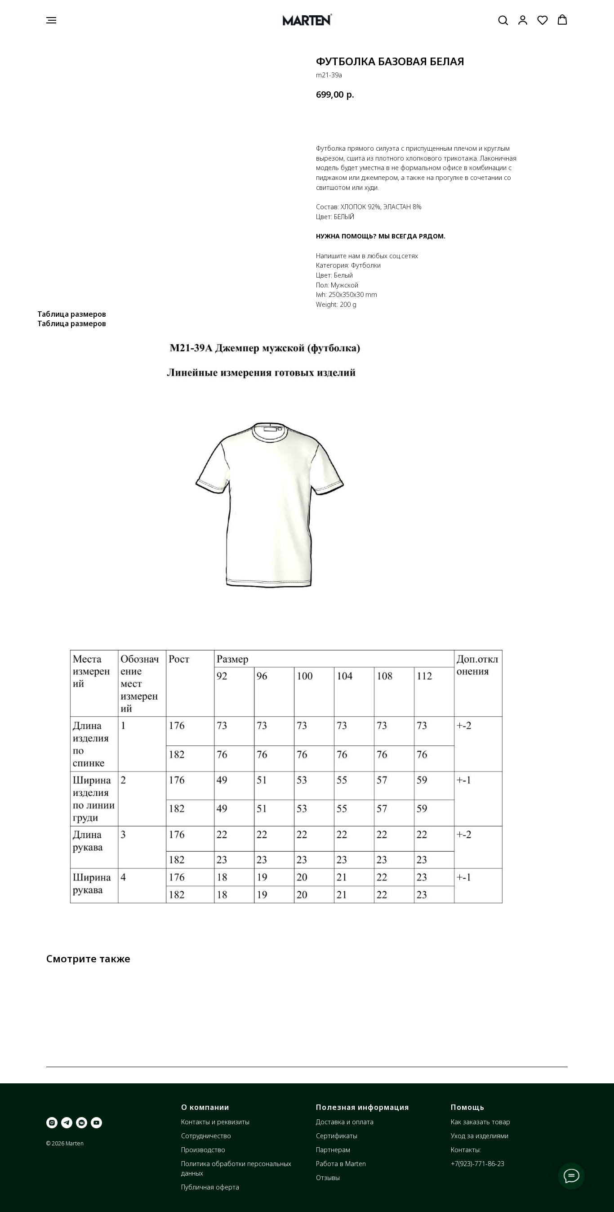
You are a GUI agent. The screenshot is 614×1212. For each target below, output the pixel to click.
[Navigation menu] (51, 20)
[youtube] (96, 1122)
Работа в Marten (341, 1163)
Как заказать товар (480, 1122)
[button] (503, 19)
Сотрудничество (206, 1135)
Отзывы (328, 1177)
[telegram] (66, 1122)
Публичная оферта (210, 1187)
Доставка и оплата (345, 1122)
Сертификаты (336, 1135)
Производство (203, 1149)
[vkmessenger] (81, 1122)
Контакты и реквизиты (215, 1122)
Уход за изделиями (479, 1135)
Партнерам (333, 1149)
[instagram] (52, 1122)
